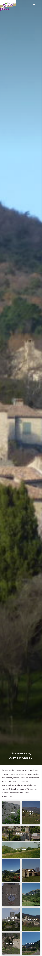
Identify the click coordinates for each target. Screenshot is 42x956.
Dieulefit (11, 895)
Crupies (30, 870)
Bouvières (21, 850)
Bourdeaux (21, 833)
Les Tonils (11, 943)
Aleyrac (11, 813)
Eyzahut (30, 895)
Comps (11, 870)
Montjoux (31, 943)
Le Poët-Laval (30, 919)
